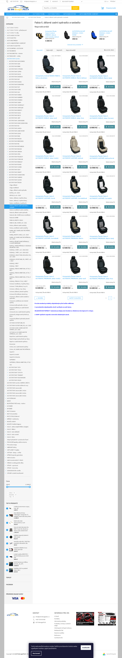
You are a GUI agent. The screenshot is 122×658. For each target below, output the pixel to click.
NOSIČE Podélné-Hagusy (14, 424)
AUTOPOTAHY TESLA (15, 370)
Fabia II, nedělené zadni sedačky (19, 210)
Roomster (12, 344)
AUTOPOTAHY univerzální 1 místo (16, 391)
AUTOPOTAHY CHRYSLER (16, 108)
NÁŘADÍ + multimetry (13, 419)
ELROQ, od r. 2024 (15, 193)
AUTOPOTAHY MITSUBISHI (16, 146)
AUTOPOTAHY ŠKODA (15, 183)
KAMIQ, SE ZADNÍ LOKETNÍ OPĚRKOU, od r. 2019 (20, 238)
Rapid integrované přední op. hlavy (20, 339)
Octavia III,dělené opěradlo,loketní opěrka (20, 319)
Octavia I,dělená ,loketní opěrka (19, 292)
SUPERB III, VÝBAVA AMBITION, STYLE (20, 362)
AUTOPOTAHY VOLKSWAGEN (17, 378)
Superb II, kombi (14, 354)
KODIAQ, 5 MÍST (14, 263)
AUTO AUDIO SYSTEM (13, 35)
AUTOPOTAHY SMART (15, 172)
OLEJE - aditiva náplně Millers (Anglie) (17, 427)
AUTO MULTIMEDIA (12, 41)
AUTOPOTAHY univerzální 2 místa (16, 393)
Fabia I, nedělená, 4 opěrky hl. (18, 203)
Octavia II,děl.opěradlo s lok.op (18, 305)
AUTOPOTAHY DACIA (15, 74)
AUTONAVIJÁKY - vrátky (14, 56)
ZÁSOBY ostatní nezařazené (15, 473)
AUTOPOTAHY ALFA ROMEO (17, 61)
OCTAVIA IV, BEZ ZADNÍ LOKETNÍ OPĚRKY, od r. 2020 (18, 329)
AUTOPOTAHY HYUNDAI (15, 100)
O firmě (46, 1)
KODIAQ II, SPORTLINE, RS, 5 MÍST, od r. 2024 (20, 260)
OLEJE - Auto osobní (13, 434)
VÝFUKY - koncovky (12, 468)
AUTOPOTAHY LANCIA (15, 128)
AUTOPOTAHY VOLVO (15, 380)
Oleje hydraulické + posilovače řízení (17, 440)
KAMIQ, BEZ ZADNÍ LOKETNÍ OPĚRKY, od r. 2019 (20, 231)
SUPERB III (12, 360)
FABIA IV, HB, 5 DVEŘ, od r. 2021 (18, 223)
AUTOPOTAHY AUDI (14, 64)
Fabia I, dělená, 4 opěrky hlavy (18, 198)
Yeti (11, 365)
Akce (11, 493)
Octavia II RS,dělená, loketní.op (18, 294)
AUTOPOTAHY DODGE (15, 82)
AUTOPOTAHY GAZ (14, 92)
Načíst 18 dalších (75, 298)
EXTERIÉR (10, 406)
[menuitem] (17, 14)
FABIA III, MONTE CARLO (16, 220)
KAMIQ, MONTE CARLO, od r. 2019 (19, 235)
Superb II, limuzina (15, 357)
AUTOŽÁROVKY (11, 398)
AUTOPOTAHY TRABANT (16, 375)
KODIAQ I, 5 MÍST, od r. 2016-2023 (19, 250)
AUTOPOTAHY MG (14, 144)
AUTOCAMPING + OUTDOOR (15, 48)
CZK (105, 1)
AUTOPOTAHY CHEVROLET (16, 105)
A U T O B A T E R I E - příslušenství (17, 30)
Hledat (75, 8)
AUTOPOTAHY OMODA (15, 152)
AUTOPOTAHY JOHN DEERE (16, 121)
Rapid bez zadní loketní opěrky (18, 336)
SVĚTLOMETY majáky (13, 450)
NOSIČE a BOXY (11, 422)
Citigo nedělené (14, 188)
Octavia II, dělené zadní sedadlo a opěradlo (19, 297)
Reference (57, 635)
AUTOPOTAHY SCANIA (15, 167)
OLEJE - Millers (11, 429)
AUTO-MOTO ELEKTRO (13, 46)
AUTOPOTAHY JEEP (14, 118)
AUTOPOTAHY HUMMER (15, 97)
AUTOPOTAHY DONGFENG (16, 84)
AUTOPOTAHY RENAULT (15, 162)
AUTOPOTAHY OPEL (14, 154)
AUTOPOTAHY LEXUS (15, 134)
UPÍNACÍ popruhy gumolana (15, 455)
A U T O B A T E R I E (12, 28)
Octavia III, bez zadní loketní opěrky (20, 312)
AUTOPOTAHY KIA (14, 126)
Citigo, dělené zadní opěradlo (18, 190)
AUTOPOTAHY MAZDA (15, 139)
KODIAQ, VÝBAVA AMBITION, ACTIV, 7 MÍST (20, 273)
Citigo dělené (13, 185)
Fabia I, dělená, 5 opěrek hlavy (18, 201)
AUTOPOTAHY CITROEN (16, 69)
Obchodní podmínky (68, 1)
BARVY (9, 401)
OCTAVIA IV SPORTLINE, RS (17, 323)
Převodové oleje (12, 445)
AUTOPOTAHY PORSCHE (16, 159)
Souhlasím (86, 648)
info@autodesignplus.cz (43, 617)
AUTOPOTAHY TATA (14, 367)
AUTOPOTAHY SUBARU (15, 177)
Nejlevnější (49, 50)
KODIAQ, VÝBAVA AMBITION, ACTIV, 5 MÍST (20, 269)
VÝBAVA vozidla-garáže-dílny (15, 463)
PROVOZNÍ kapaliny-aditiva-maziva (17, 442)
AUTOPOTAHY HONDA (15, 95)
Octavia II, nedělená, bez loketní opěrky (19, 302)
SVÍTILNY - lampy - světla (14, 453)
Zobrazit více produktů (74, 44)
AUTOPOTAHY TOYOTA (15, 373)
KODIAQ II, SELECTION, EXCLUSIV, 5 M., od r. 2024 (20, 256)
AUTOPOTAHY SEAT (14, 170)
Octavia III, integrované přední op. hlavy (19, 315)
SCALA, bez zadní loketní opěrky (19, 347)
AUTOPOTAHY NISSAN (15, 149)
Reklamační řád (58, 630)
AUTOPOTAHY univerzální (14, 388)
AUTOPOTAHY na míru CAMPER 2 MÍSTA (18, 383)
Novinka (12, 495)
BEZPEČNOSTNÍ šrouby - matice (16, 403)
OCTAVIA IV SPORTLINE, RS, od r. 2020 (20, 325)
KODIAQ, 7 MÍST (14, 266)
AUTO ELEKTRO (11, 38)
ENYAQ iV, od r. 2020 (15, 195)
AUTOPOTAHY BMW (14, 66)
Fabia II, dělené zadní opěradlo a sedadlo (19, 206)
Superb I (12, 352)
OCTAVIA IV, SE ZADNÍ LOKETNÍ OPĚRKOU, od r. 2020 (18, 333)
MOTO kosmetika (12, 414)
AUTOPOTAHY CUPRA (15, 72)
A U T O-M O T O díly (13, 33)
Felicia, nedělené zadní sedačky (19, 228)
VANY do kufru (11, 458)
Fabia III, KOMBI (14, 218)
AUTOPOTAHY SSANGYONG (17, 175)
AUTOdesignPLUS (41, 622)
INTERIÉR (9, 409)
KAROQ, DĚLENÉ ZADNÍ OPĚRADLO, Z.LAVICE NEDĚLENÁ (19, 242)
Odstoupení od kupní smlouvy (63, 628)
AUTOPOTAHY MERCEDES (16, 141)
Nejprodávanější (70, 50)
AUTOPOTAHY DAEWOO (16, 77)
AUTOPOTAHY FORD (15, 90)
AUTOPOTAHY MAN (14, 136)
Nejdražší (59, 50)
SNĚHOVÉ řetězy (12, 447)
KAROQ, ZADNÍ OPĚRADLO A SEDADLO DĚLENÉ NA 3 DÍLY (20, 246)
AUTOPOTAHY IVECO (15, 115)
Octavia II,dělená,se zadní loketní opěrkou (19, 308)
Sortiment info (58, 638)
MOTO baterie (11, 411)
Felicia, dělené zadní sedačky (18, 225)
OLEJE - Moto (11, 437)
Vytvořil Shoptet (111, 654)
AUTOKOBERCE (11, 51)
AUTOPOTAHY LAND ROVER (16, 131)
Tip (11, 497)
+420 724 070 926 (40, 620)
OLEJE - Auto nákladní (13, 432)
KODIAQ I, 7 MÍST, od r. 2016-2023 (19, 253)
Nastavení (36, 653)
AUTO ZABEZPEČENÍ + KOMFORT (16, 43)
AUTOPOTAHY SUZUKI (15, 180)
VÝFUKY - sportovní (12, 465)
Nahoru (40, 298)
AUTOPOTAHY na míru (13, 59)
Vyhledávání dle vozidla (14, 471)
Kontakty (55, 1)
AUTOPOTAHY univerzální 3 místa (16, 396)
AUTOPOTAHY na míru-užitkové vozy (17, 385)
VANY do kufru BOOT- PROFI (15, 460)
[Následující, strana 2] (110, 298)
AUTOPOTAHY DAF (14, 79)
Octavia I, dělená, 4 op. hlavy (18, 289)
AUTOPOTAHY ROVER (15, 165)
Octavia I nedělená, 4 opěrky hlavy (19, 284)
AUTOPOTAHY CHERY (15, 103)
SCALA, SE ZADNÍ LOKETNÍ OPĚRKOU (20, 349)
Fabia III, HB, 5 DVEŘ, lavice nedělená (20, 215)
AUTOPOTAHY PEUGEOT (16, 157)
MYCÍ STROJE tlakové (13, 416)
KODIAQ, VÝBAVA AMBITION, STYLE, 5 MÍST (20, 278)
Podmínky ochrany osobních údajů (62, 625)
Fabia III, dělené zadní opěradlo (18, 213)
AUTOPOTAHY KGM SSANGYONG (18, 123)
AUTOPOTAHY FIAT (14, 87)
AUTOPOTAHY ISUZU (15, 113)
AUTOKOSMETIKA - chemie (15, 53)
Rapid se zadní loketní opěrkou (18, 342)
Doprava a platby (59, 633)
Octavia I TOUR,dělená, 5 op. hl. (19, 286)
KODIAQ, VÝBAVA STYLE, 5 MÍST (18, 281)
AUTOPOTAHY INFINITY (15, 110)
